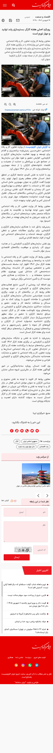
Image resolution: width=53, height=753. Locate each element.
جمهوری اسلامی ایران (30, 441)
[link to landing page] (41, 4)
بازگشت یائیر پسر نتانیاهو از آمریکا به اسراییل (28, 613)
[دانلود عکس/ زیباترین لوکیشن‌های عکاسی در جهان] (36, 473)
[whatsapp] (26, 431)
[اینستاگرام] (23, 665)
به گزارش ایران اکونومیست (37, 147)
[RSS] (16, 665)
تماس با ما (19, 657)
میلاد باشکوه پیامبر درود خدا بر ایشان (30, 621)
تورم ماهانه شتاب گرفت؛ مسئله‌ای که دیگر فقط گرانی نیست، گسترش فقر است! (26, 586)
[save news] (10, 20)
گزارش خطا (5, 500)
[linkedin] (21, 431)
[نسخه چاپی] (3, 20)
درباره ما (28, 657)
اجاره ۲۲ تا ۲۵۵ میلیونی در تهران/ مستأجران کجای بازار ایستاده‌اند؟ (26, 631)
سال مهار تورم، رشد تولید (26, 446)
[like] (15, 501)
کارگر (16, 441)
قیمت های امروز (40, 657)
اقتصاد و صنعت (42, 17)
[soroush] (16, 431)
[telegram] (38, 431)
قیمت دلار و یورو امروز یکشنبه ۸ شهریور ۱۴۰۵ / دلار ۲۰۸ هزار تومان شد (27, 605)
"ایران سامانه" (20, 682)
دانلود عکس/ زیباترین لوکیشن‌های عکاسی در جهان (33, 486)
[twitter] (31, 431)
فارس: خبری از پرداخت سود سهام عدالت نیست (27, 595)
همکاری (10, 657)
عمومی (27, 17)
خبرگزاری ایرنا (39, 413)
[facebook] (10, 431)
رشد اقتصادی (43, 446)
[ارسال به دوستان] (18, 20)
